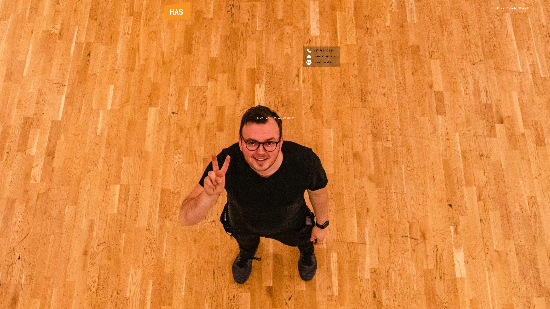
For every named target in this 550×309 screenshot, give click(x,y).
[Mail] (309, 56)
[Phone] (309, 51)
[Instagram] (309, 62)
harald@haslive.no (325, 56)
